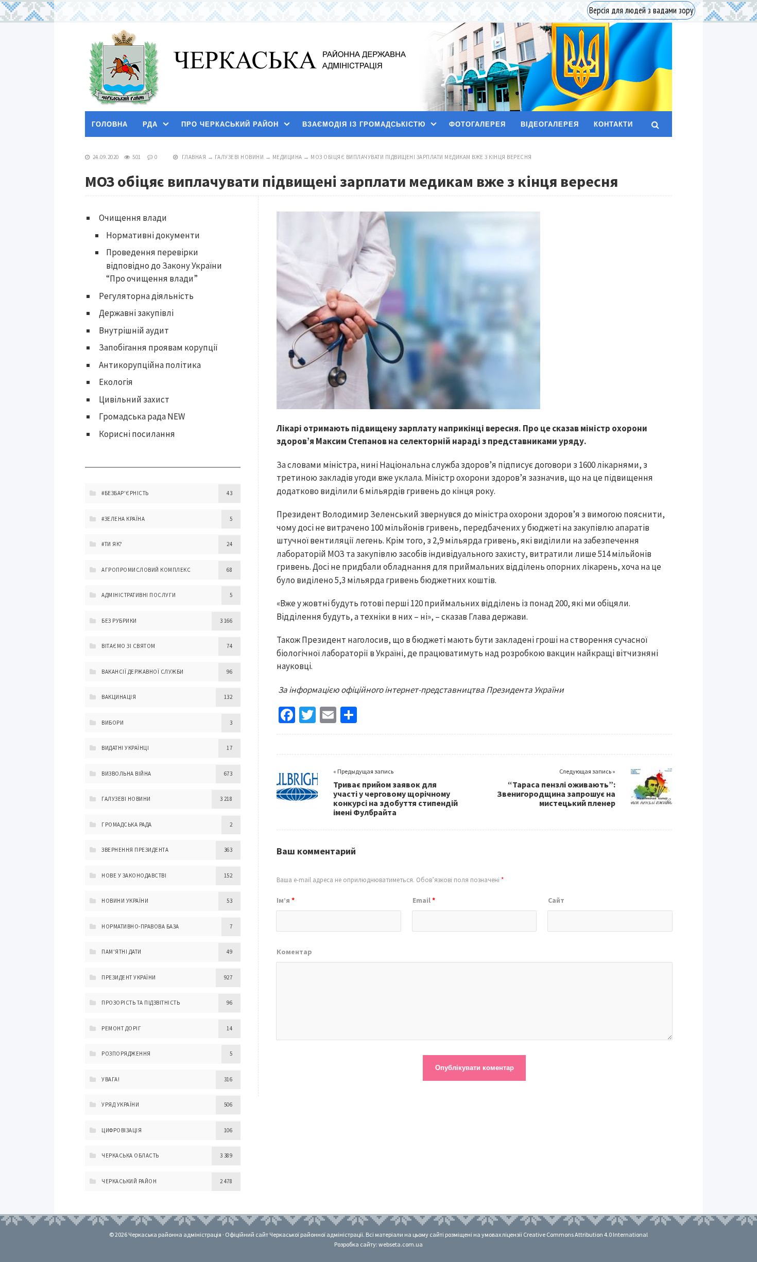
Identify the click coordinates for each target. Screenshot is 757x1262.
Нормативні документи (153, 235)
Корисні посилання (137, 434)
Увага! (110, 1079)
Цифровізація (121, 1130)
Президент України (128, 977)
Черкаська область (130, 1155)
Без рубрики (119, 620)
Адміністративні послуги (138, 595)
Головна (110, 124)
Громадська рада (126, 824)
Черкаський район (129, 1181)
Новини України (124, 900)
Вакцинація (118, 696)
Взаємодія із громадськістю (363, 124)
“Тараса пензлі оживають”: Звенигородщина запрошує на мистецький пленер (556, 793)
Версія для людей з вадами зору (641, 10)
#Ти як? (112, 544)
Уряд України (120, 1104)
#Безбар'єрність (125, 493)
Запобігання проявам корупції (158, 347)
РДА (150, 124)
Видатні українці (125, 747)
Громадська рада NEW (142, 416)
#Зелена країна (123, 518)
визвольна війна (126, 773)
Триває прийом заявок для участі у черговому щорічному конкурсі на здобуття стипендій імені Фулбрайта (395, 798)
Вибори (112, 722)
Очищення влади (133, 217)
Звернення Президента (134, 849)
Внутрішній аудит (134, 330)
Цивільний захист (134, 399)
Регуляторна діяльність (146, 296)
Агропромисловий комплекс (146, 569)
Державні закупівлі (136, 313)
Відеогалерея (550, 124)
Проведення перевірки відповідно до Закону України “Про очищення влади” (164, 265)
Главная (194, 157)
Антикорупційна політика (150, 365)
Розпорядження (126, 1053)
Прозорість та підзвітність (140, 1002)
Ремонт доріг (121, 1028)
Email (423, 900)
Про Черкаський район (230, 124)
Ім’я (286, 900)
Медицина (287, 157)
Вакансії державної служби (142, 671)
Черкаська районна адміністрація (123, 67)
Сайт (556, 900)
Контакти (613, 124)
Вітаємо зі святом (128, 646)
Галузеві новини (239, 157)
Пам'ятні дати (121, 951)
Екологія (116, 382)
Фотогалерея (477, 124)
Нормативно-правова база (140, 926)
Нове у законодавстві (133, 875)
